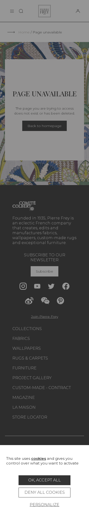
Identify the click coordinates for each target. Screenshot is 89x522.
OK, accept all (44, 480)
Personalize (44, 504)
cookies (38, 458)
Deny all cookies (44, 492)
